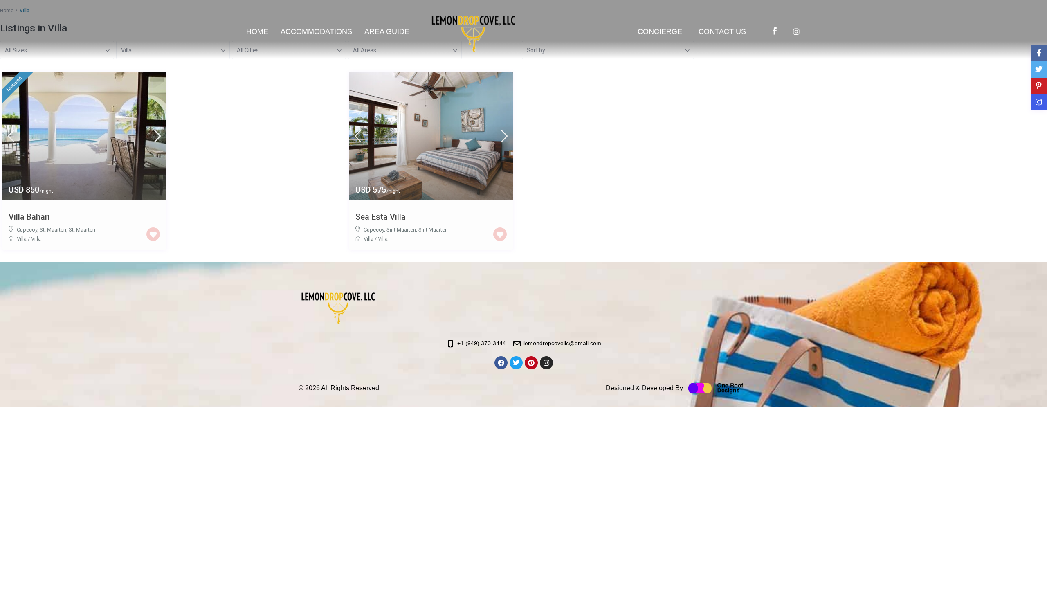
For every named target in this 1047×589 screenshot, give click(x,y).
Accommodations (316, 31)
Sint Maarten (433, 230)
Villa (22, 239)
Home (257, 31)
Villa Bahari (29, 216)
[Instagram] (796, 30)
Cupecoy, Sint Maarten (390, 230)
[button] (389, 31)
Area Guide (386, 31)
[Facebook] (774, 30)
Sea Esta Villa (380, 216)
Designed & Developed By (644, 387)
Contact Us (722, 31)
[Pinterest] (531, 362)
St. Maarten (82, 230)
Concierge (660, 31)
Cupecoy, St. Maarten (41, 230)
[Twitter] (516, 362)
